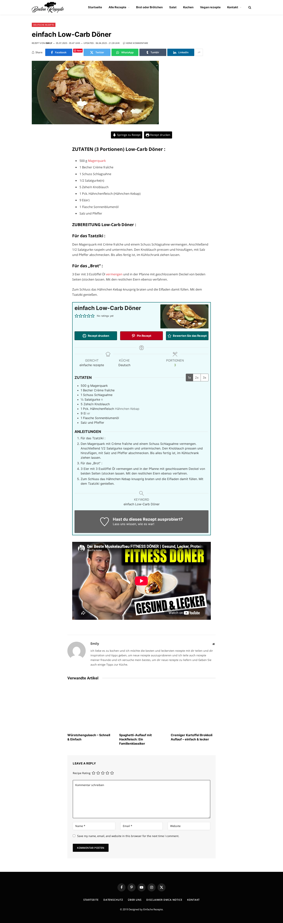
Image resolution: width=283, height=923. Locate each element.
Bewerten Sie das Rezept (189, 335)
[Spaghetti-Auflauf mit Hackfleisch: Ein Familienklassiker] (141, 707)
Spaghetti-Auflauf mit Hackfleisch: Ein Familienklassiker (135, 739)
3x (204, 377)
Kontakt (232, 7)
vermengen (114, 274)
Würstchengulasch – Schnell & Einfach (88, 737)
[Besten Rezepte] (48, 7)
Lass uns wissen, (125, 524)
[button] (77, 316)
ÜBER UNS (135, 899)
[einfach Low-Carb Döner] (95, 123)
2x (197, 377)
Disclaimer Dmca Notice (164, 899)
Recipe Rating (81, 773)
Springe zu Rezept (128, 135)
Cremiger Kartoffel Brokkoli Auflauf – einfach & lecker (191, 737)
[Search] (249, 7)
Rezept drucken (159, 135)
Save (79, 50)
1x (189, 377)
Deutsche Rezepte (43, 24)
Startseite (95, 7)
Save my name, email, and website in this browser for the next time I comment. (128, 836)
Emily (49, 43)
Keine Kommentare (137, 43)
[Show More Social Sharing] (199, 52)
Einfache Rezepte (153, 909)
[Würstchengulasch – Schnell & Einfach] (89, 707)
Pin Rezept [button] (143, 335)
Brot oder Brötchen (149, 7)
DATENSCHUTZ (113, 899)
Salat (173, 7)
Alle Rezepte (117, 7)
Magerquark (97, 161)
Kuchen (188, 7)
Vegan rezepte (210, 7)
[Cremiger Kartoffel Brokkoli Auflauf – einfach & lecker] (193, 707)
